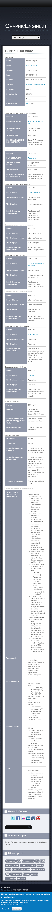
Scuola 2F (31, 375)
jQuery (8, 869)
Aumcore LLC (32, 121)
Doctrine (9, 865)
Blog (37, 861)
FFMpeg (40, 865)
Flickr (23, 818)
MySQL (22, 869)
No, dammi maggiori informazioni (13, 904)
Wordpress (21, 878)
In (28, 818)
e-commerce (24, 865)
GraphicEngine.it (26, 26)
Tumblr (33, 818)
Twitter (13, 818)
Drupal (16, 865)
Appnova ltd (32, 158)
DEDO (42, 861)
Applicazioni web (28, 861)
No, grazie (17, 909)
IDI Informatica (33, 334)
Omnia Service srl (34, 192)
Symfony (26, 874)
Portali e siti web (37, 869)
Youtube (38, 818)
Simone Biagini (6, 890)
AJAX (19, 861)
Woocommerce (11, 878)
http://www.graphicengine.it (35, 85)
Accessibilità (10, 861)
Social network (16, 874)
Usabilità (34, 874)
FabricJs (33, 865)
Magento (15, 869)
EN (27, 104)
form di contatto (31, 65)
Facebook (18, 818)
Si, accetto (6, 909)
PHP (28, 869)
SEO (7, 874)
